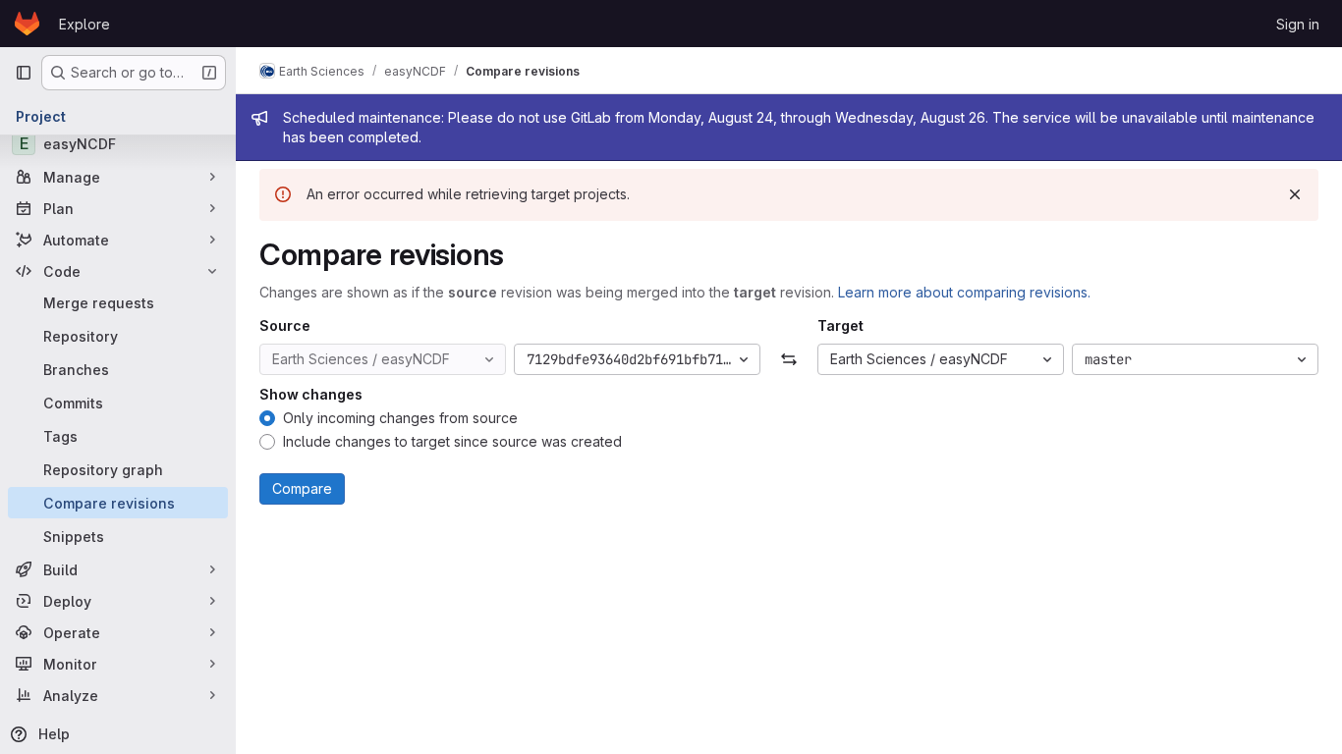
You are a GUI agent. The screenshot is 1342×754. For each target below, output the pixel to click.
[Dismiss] (1295, 194)
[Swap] (788, 359)
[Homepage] (27, 23)
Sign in (1297, 24)
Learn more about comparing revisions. (964, 292)
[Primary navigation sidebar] (23, 72)
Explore (84, 24)
